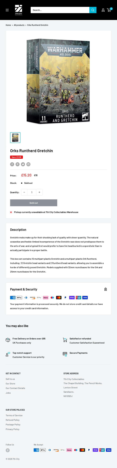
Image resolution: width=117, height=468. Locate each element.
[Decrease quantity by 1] (24, 192)
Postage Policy (13, 424)
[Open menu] (7, 10)
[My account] (103, 10)
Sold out (34, 202)
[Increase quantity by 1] (39, 192)
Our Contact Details (15, 388)
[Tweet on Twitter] (23, 164)
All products (19, 25)
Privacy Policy (12, 429)
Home (8, 25)
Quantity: (14, 192)
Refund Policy (13, 419)
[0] (109, 10)
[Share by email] (28, 164)
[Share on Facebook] (12, 164)
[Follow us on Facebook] (8, 450)
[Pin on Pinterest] (18, 164)
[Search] (92, 10)
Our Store (10, 383)
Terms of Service (14, 415)
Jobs (8, 392)
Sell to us (10, 379)
